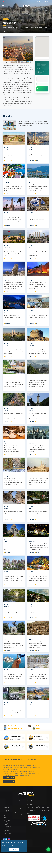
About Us (21, 804)
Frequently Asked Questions (21, 808)
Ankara (6, 149)
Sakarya (31, 606)
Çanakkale (7, 247)
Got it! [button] (14, 849)
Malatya (6, 476)
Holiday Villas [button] (8, 778)
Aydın (30, 247)
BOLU (30, 508)
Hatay (6, 574)
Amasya (31, 574)
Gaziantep (31, 214)
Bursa (30, 280)
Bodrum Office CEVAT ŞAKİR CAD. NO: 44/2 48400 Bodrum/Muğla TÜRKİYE (7, 821)
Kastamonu (32, 541)
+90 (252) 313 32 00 (7, 827)
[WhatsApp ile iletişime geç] (48, 849)
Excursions (16, 806)
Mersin (6, 671)
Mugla (30, 182)
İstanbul (31, 149)
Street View (43, 58)
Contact (20, 812)
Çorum (6, 410)
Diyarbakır (31, 345)
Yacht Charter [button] (8, 781)
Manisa (6, 508)
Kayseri (31, 378)
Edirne (30, 476)
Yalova (6, 704)
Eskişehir (6, 378)
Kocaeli (31, 410)
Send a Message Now (42, 88)
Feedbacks (21, 818)
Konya (6, 443)
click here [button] (14, 845)
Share (5, 31)
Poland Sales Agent (6, 831)
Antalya (6, 182)
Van (30, 704)
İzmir (5, 214)
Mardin (31, 639)
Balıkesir (6, 606)
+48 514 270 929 (7, 833)
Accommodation (16, 814)
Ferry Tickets (16, 812)
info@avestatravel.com (7, 835)
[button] (4, 1)
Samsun (6, 639)
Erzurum (31, 443)
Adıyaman (7, 280)
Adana (6, 345)
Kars (5, 541)
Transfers (16, 809)
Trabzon (6, 312)
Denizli (30, 312)
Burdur (31, 671)
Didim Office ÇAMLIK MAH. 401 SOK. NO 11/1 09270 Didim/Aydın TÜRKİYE (7, 808)
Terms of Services (20, 815)
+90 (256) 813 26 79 (7, 814)
